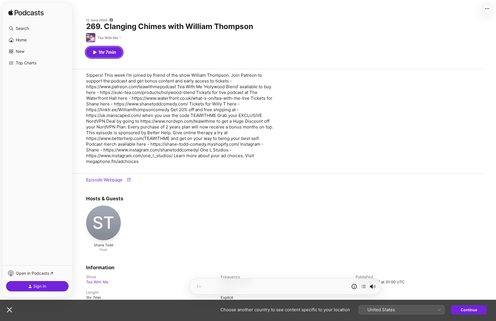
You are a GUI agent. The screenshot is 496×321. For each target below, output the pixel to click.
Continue (469, 309)
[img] (26, 13)
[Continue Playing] (363, 286)
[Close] (9, 309)
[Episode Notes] (354, 286)
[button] (37, 28)
